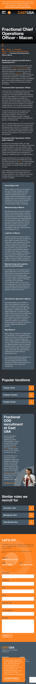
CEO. (20, 161)
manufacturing (16, 68)
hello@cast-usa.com (10, 560)
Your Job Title (7, 603)
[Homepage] (26, 12)
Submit (6, 636)
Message (5, 618)
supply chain (18, 73)
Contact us (8, 483)
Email (4, 588)
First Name (6, 573)
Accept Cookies (11, 679)
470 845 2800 (7, 565)
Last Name (6, 580)
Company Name (7, 610)
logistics (24, 68)
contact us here (8, 472)
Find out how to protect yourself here (18, 7)
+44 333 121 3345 (26, 565)
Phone (4, 595)
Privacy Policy (5, 652)
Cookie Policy (19, 674)
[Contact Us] (9, 12)
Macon (8, 49)
